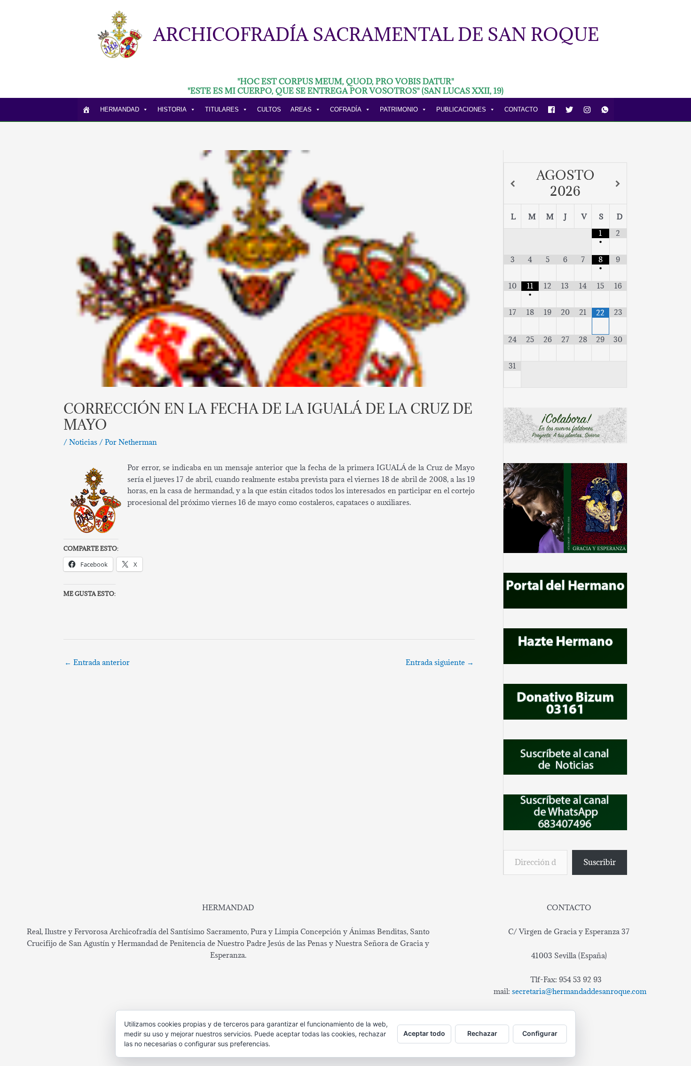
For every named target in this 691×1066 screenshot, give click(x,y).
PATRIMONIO (399, 109)
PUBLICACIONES (461, 109)
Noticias (83, 442)
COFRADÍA (345, 109)
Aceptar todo (424, 1033)
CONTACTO (521, 109)
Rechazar (482, 1033)
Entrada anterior (97, 662)
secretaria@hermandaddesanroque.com (579, 991)
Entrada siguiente (440, 662)
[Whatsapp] (605, 109)
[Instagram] (587, 109)
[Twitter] (569, 109)
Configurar (540, 1033)
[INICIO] (86, 109)
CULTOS (269, 109)
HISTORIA (172, 109)
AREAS (301, 109)
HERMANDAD (119, 109)
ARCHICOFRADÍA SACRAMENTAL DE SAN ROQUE (376, 34)
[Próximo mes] (618, 183)
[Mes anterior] (512, 183)
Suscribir (599, 862)
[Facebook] (551, 109)
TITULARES (222, 109)
